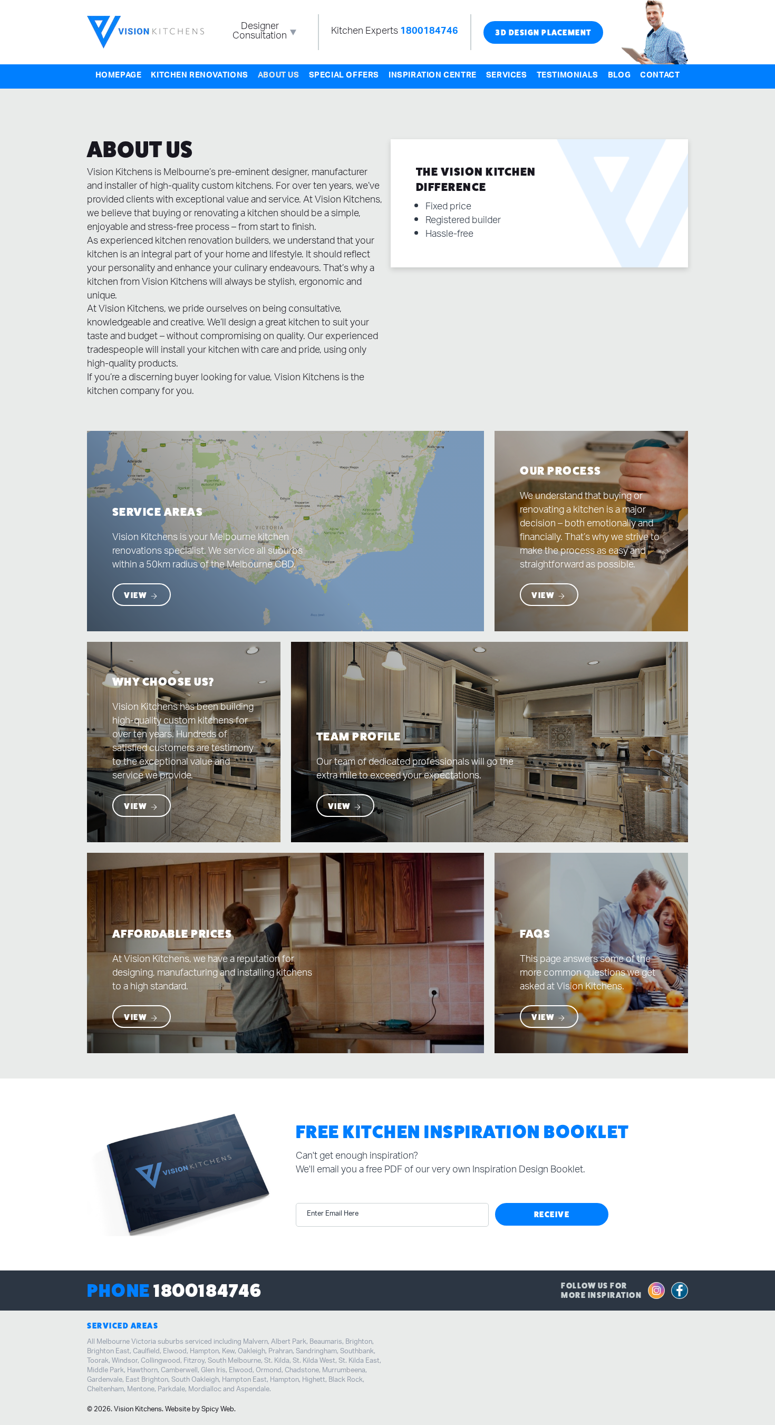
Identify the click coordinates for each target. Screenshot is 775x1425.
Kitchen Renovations (199, 76)
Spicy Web (217, 1409)
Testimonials (567, 76)
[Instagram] (656, 1291)
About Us (278, 76)
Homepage (118, 76)
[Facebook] (679, 1291)
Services (506, 76)
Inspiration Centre (433, 76)
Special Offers (344, 76)
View (136, 595)
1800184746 (429, 32)
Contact (660, 76)
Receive (552, 1214)
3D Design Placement (543, 32)
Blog (619, 76)
